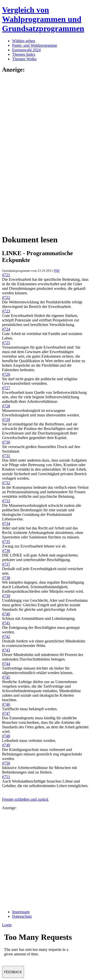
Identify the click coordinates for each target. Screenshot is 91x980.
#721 (6, 275)
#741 (6, 623)
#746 (6, 704)
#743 (6, 650)
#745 (6, 677)
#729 (6, 419)
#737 (6, 564)
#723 (6, 311)
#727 (6, 388)
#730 (6, 442)
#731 (6, 456)
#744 (6, 664)
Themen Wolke (24, 59)
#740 (6, 614)
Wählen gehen (23, 41)
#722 (6, 297)
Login (7, 925)
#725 (6, 343)
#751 (6, 777)
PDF (57, 271)
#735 (6, 541)
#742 (6, 636)
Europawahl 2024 (26, 50)
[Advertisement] (22, 153)
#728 (6, 406)
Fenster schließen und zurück (25, 799)
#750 (6, 763)
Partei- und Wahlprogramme (34, 45)
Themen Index (23, 54)
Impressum (21, 912)
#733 (6, 501)
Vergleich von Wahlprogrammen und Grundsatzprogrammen (43, 19)
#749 (6, 745)
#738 (6, 578)
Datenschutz (22, 916)
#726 (6, 374)
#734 (6, 523)
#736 (6, 551)
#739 (6, 596)
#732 (6, 483)
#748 (6, 736)
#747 (6, 713)
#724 (6, 329)
